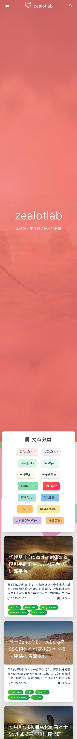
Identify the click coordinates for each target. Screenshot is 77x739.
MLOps (65, 598)
